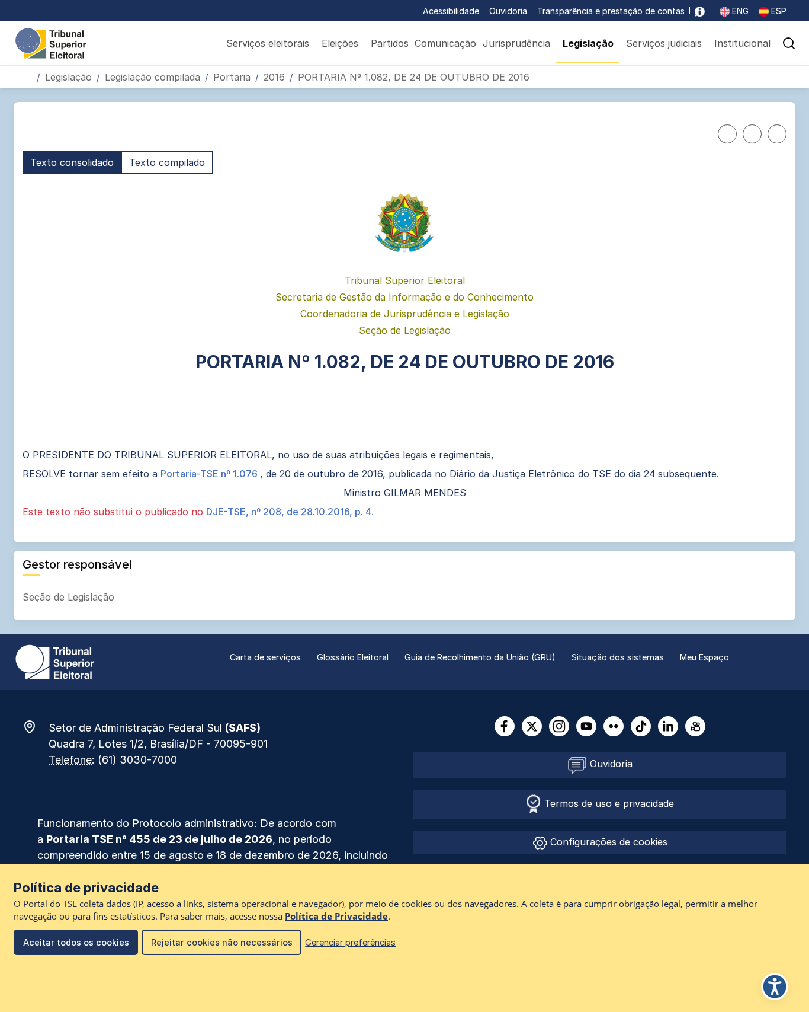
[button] (788, 43)
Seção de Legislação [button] (70, 597)
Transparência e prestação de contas (611, 11)
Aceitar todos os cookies (76, 942)
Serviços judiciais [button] (664, 43)
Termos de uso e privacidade (607, 803)
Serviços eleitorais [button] (267, 43)
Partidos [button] (390, 43)
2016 (274, 77)
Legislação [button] (588, 43)
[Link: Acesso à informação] (700, 11)
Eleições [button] (340, 43)
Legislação (68, 77)
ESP (777, 11)
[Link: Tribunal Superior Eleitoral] (55, 661)
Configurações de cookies (607, 842)
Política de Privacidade (336, 916)
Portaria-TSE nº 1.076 (210, 474)
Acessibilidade (451, 11)
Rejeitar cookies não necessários (222, 942)
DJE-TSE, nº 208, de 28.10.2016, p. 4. (290, 512)
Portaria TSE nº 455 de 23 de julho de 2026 (159, 839)
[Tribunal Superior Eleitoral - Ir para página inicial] (51, 43)
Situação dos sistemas (618, 657)
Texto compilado (167, 162)
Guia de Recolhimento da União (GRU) (480, 657)
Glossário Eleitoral (353, 657)
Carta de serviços (265, 657)
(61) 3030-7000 (137, 760)
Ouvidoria (508, 11)
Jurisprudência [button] (516, 43)
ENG (739, 11)
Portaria (232, 77)
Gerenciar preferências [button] (350, 942)
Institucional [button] (742, 43)
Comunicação (445, 43)
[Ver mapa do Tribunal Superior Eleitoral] (36, 727)
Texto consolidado (72, 162)
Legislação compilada (152, 77)
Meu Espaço (704, 657)
